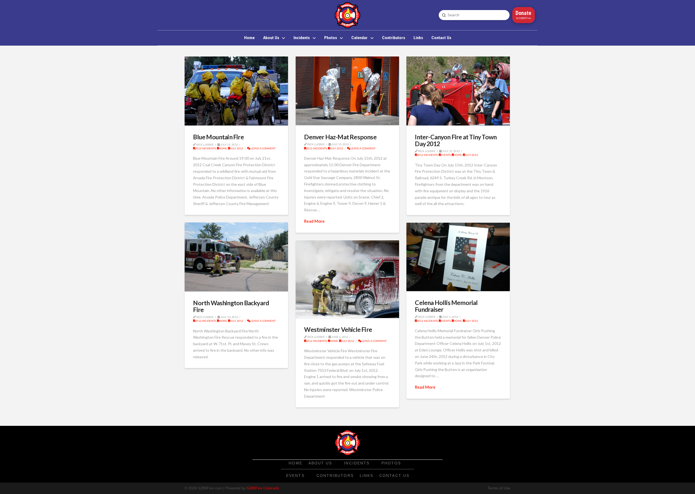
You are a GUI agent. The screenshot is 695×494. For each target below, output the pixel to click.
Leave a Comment (263, 148)
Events (446, 154)
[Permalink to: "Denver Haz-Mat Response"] (347, 90)
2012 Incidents (205, 148)
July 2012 (236, 148)
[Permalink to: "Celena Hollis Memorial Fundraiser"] (458, 257)
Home (223, 148)
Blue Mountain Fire (218, 137)
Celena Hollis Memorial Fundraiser (446, 306)
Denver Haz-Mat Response (340, 137)
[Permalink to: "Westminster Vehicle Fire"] (347, 279)
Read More (314, 221)
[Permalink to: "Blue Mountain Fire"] (236, 90)
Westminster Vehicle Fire (338, 329)
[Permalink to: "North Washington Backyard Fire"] (236, 256)
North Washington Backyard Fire (231, 306)
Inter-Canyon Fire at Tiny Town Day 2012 (456, 140)
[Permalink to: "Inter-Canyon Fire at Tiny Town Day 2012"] (458, 90)
